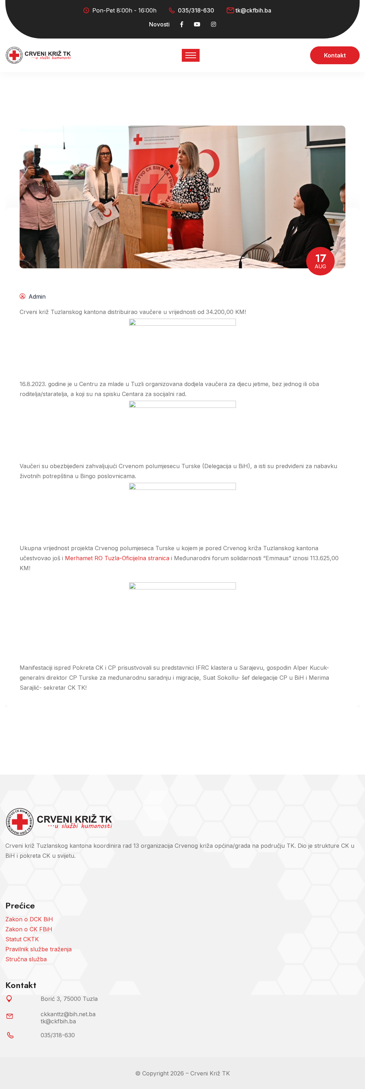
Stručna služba (26, 959)
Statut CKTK (22, 939)
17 (320, 260)
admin (37, 296)
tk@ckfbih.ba (253, 10)
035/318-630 (196, 10)
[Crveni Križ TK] (38, 55)
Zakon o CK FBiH (28, 929)
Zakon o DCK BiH (29, 919)
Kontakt (335, 55)
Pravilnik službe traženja (38, 949)
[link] (117, 558)
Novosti (159, 24)
